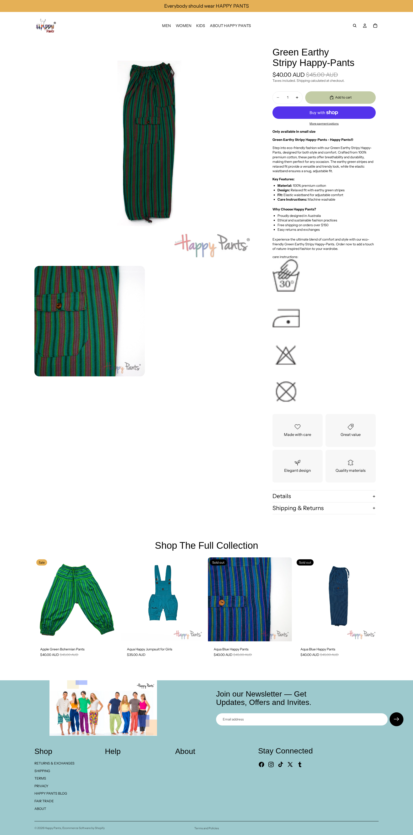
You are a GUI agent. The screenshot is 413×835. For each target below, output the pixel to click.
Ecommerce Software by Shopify (83, 828)
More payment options (324, 123)
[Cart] (375, 25)
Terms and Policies (206, 828)
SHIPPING (42, 771)
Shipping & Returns (298, 508)
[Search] (354, 25)
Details (281, 496)
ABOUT (40, 809)
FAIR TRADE (44, 801)
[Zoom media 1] (146, 151)
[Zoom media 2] (89, 321)
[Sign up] (396, 719)
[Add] (111, 634)
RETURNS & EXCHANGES (54, 763)
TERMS (40, 778)
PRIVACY (41, 786)
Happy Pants (53, 828)
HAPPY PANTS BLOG (50, 793)
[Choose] (197, 634)
